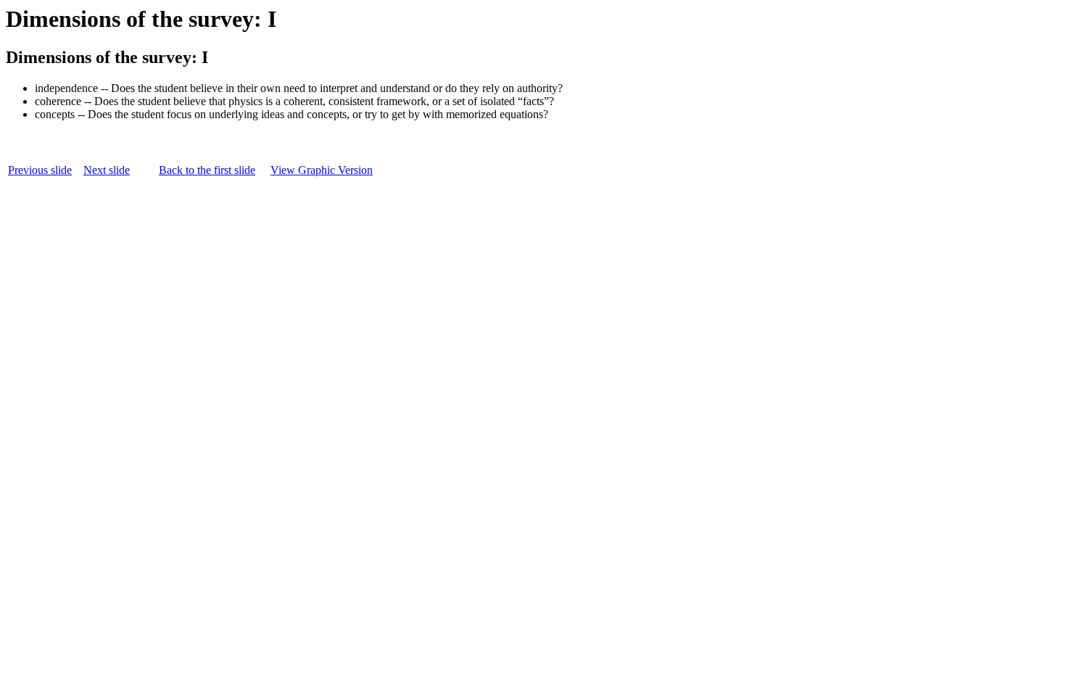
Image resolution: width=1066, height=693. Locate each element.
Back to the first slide (207, 170)
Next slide (106, 170)
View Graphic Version (321, 170)
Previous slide (40, 170)
